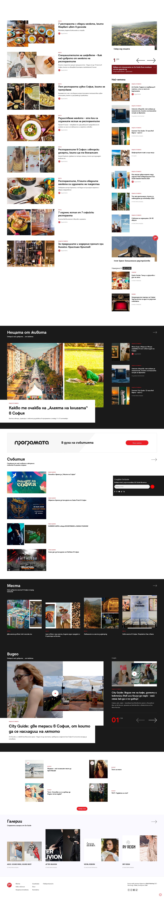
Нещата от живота (22, 890)
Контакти (35, 890)
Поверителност (48, 884)
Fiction (135, 885)
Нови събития (20, 887)
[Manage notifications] (160, 894)
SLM (146, 885)
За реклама (35, 884)
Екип (33, 887)
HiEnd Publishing (150, 883)
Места (18, 884)
